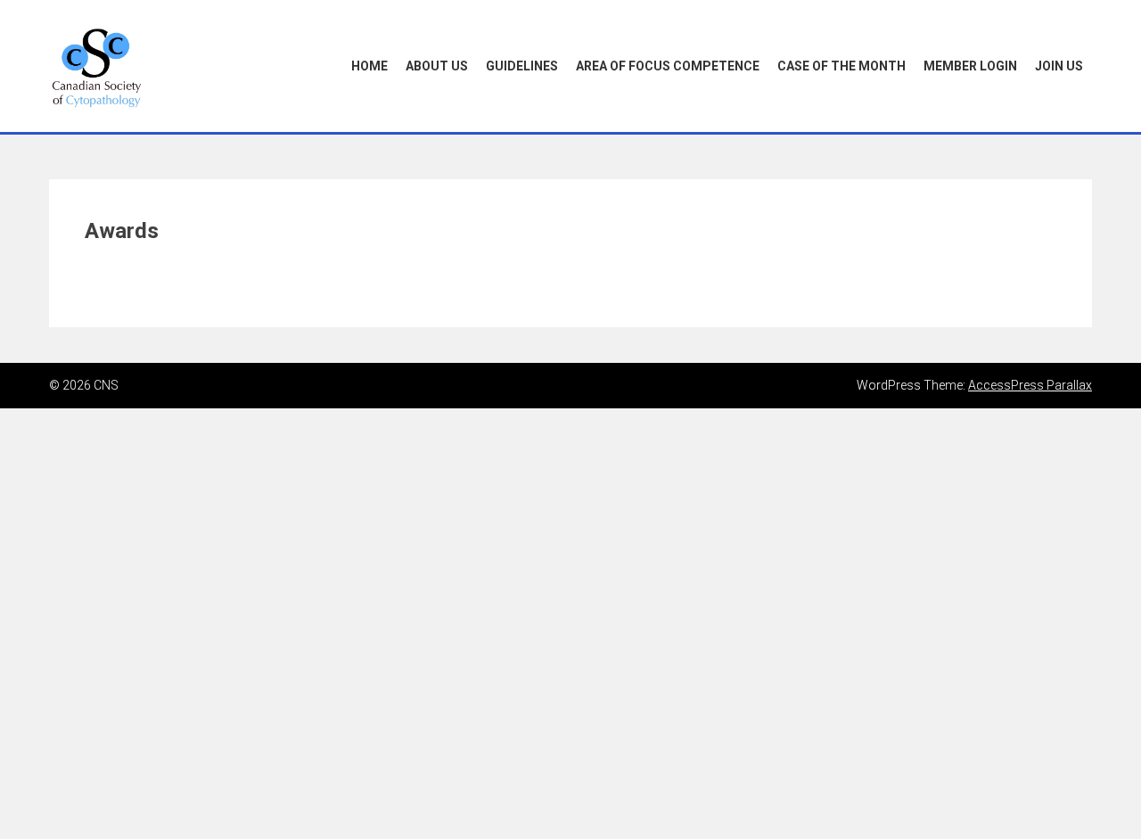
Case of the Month (841, 66)
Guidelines (522, 66)
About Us (437, 66)
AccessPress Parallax (1030, 385)
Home (369, 66)
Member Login (970, 66)
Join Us (1059, 66)
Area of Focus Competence (667, 66)
